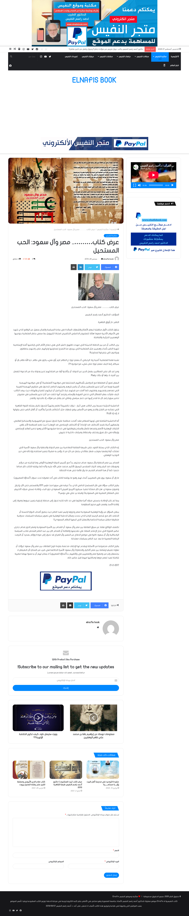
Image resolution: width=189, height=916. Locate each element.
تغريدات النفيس (71, 56)
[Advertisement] (94, 110)
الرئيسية (174, 56)
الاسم (116, 850)
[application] (153, 175)
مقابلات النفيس (106, 56)
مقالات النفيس (143, 56)
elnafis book (108, 259)
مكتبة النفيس (161, 56)
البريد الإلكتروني (112, 862)
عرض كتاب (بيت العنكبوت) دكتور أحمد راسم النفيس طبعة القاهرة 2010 (67, 784)
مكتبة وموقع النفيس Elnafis (125, 896)
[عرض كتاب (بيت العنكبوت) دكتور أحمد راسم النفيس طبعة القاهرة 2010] (66, 770)
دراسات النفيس (125, 56)
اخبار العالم (174, 65)
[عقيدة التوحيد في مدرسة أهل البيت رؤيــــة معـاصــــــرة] (103, 770)
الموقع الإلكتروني (56, 862)
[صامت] (139, 185)
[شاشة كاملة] (134, 185)
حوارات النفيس (88, 56)
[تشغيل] (172, 185)
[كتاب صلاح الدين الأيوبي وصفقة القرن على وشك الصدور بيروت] (29, 770)
